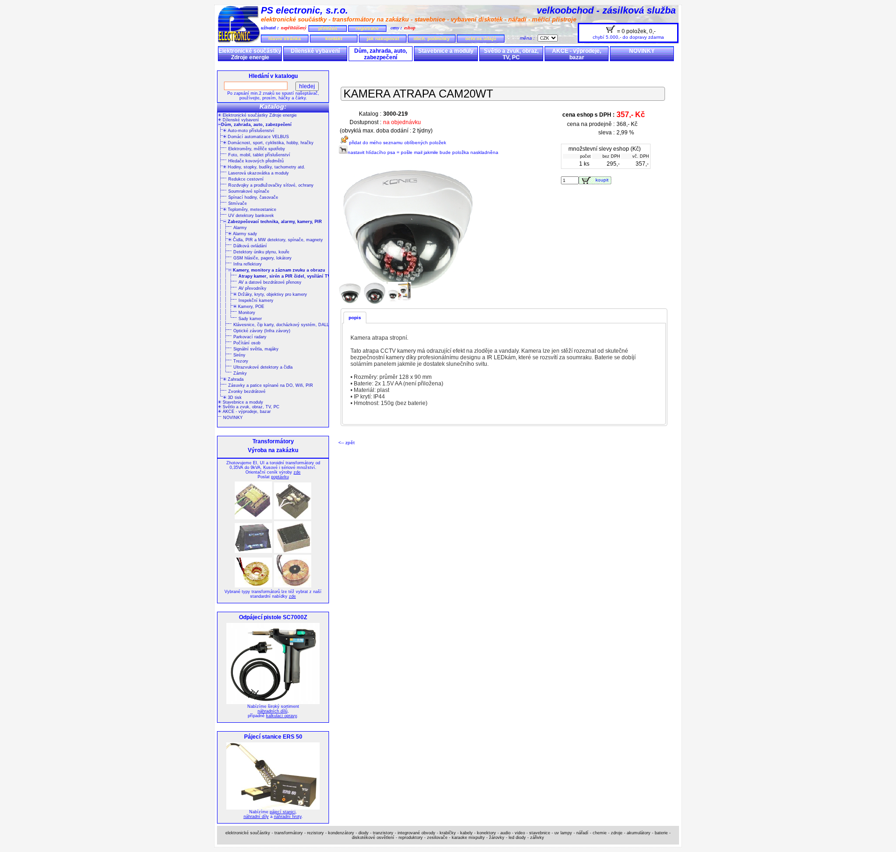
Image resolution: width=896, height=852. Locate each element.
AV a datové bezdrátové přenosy (269, 282)
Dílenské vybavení (315, 51)
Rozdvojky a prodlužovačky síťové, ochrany (271, 185)
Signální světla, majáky (256, 349)
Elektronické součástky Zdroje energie (249, 54)
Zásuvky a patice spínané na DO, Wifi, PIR (270, 385)
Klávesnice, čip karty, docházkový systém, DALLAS (284, 324)
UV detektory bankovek (251, 215)
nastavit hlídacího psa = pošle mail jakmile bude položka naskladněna (423, 152)
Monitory (246, 312)
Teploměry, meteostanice (251, 209)
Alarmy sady (244, 233)
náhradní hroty (287, 816)
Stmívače (237, 203)
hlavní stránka (284, 38)
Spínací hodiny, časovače (253, 197)
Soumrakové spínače (248, 191)
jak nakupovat (383, 38)
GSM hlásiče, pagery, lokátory (262, 258)
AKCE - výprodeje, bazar (576, 54)
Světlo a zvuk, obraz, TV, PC (511, 54)
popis (355, 317)
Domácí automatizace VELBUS (257, 136)
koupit (603, 179)
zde (297, 472)
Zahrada (235, 379)
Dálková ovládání (250, 246)
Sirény (239, 355)
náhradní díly (256, 816)
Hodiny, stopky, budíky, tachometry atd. (265, 167)
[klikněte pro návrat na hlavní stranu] (239, 42)
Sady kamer (250, 318)
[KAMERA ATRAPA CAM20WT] (350, 303)
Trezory (240, 361)
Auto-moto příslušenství (250, 130)
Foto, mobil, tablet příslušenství (259, 155)
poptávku (280, 477)
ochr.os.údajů (480, 38)
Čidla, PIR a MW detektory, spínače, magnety (277, 239)
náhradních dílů (272, 711)
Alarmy (240, 227)
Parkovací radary (249, 337)
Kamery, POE (250, 306)
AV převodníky (252, 288)
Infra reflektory (247, 264)
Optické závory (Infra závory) (261, 330)
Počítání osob (246, 343)
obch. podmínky (431, 38)
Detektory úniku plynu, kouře (261, 252)
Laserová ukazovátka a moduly (258, 173)
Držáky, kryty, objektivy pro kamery (272, 294)
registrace (367, 28)
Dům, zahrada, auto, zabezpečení (380, 54)
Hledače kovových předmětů (256, 161)
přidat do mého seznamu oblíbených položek (397, 142)
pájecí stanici (282, 812)
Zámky (240, 373)
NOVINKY (642, 51)
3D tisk (234, 397)
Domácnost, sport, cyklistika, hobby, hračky (270, 142)
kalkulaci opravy (281, 715)
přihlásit (327, 28)
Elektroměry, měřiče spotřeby (256, 149)
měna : (529, 38)
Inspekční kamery (255, 300)
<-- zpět (346, 442)
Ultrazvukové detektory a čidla (263, 367)
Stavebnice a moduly (446, 51)
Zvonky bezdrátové (247, 391)
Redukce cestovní (246, 179)
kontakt (333, 38)
